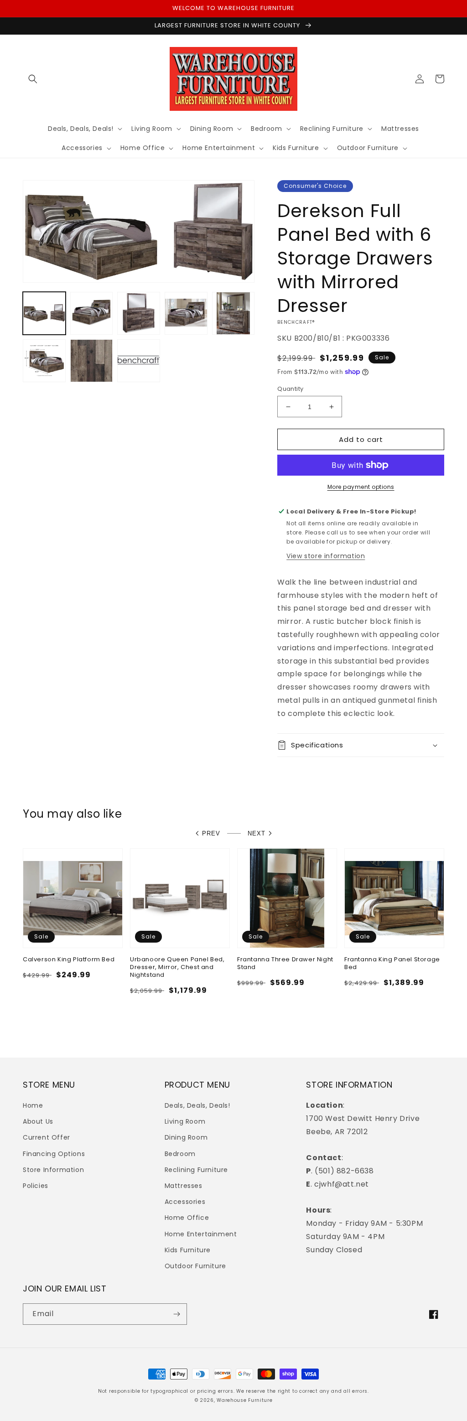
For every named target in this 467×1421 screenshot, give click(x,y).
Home (33, 1105)
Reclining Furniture (196, 1169)
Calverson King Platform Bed (68, 960)
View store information (325, 555)
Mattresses (183, 1185)
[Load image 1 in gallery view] (44, 313)
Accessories (185, 1201)
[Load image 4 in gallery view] (186, 313)
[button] (33, 79)
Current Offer (46, 1137)
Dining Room (186, 1137)
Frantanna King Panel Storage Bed (392, 963)
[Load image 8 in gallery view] (138, 360)
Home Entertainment (201, 1234)
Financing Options (54, 1153)
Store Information (53, 1169)
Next (256, 833)
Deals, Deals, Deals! (197, 1105)
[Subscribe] (176, 1314)
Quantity (290, 388)
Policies (35, 1185)
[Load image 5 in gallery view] (233, 313)
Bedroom (180, 1153)
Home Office (187, 1217)
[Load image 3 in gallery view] (138, 313)
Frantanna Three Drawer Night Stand (285, 963)
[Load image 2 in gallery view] (91, 313)
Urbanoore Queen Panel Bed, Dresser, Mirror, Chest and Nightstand (177, 967)
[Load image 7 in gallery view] (91, 360)
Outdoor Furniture (195, 1266)
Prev (211, 833)
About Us (38, 1121)
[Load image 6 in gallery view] (44, 360)
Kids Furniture (188, 1250)
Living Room (185, 1121)
